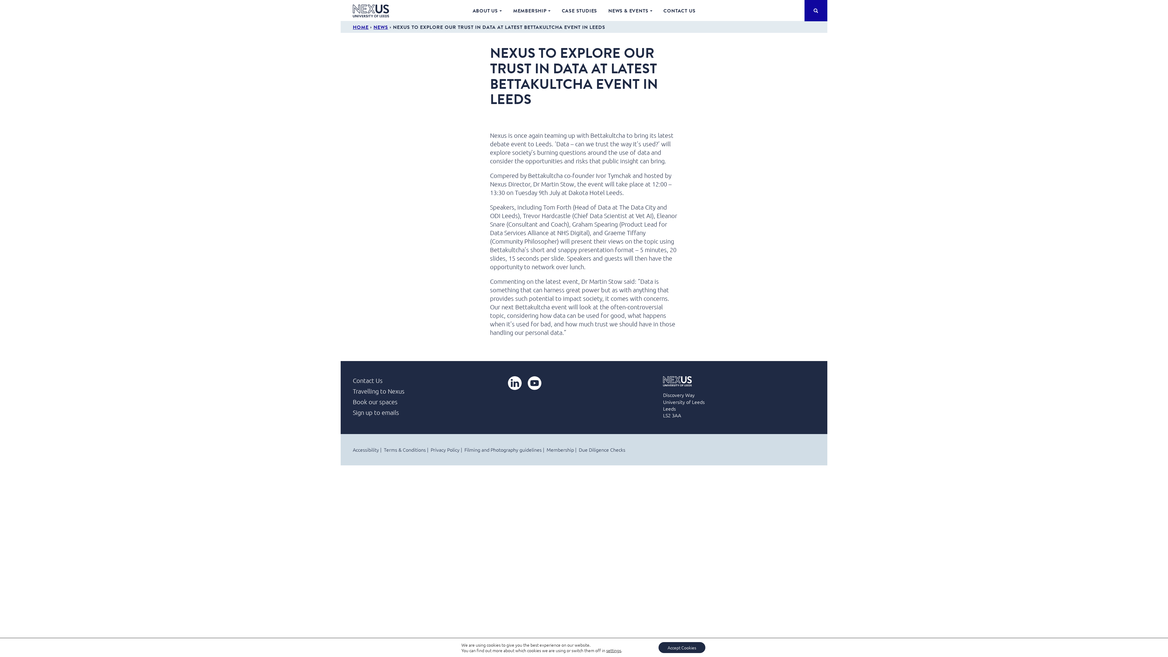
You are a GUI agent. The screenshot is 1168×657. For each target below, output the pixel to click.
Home (361, 27)
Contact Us (679, 10)
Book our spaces (375, 401)
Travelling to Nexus (379, 391)
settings (613, 650)
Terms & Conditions (405, 449)
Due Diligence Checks (602, 449)
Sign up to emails (376, 412)
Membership (530, 10)
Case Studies (579, 10)
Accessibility (366, 449)
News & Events (628, 10)
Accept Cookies (682, 648)
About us (485, 10)
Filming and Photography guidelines (503, 449)
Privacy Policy (445, 449)
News (381, 27)
